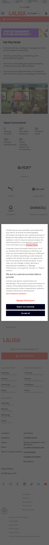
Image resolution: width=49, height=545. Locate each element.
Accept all (25, 313)
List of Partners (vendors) (16, 294)
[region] (24, 272)
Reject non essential (25, 307)
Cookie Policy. (32, 245)
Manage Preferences (26, 300)
